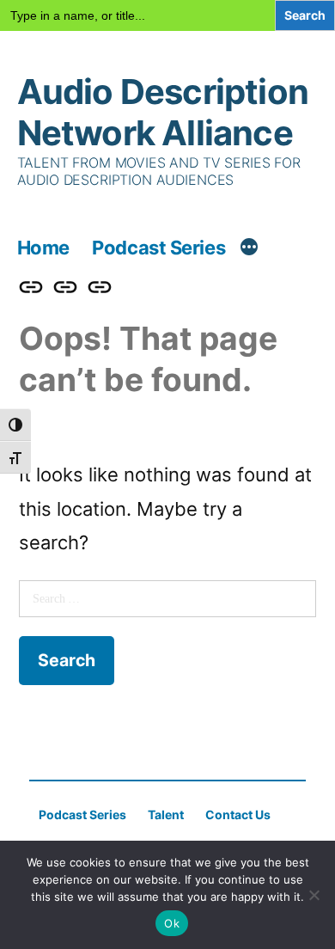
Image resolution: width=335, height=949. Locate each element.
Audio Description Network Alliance (162, 112)
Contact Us (238, 814)
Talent (166, 814)
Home (43, 247)
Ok (172, 923)
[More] (249, 249)
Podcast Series (158, 247)
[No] (313, 894)
